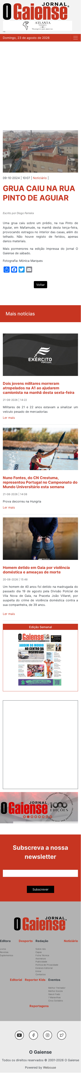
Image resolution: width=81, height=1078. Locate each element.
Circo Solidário (55, 1000)
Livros (3, 949)
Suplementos (6, 955)
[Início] (36, 11)
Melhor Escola (55, 991)
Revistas (4, 952)
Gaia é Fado (54, 994)
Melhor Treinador (56, 988)
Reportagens (39, 1006)
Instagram (49, 1033)
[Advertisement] (40, 83)
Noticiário (40, 178)
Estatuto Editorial (44, 968)
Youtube (20, 1033)
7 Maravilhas (54, 997)
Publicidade (41, 961)
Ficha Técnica (42, 955)
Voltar (40, 285)
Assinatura (41, 958)
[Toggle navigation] (75, 37)
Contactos (41, 974)
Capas (39, 952)
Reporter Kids (35, 980)
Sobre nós (41, 949)
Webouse (49, 1067)
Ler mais (9, 418)
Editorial (16, 980)
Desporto (26, 941)
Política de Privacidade (47, 965)
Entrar (38, 971)
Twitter (62, 1033)
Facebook (34, 1033)
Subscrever (40, 889)
